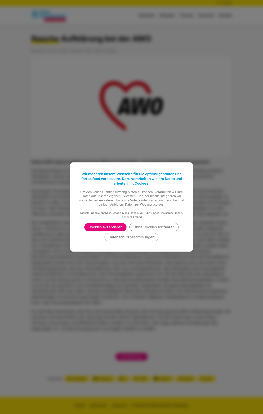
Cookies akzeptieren (105, 227)
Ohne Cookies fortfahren (154, 227)
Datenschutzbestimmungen (131, 237)
